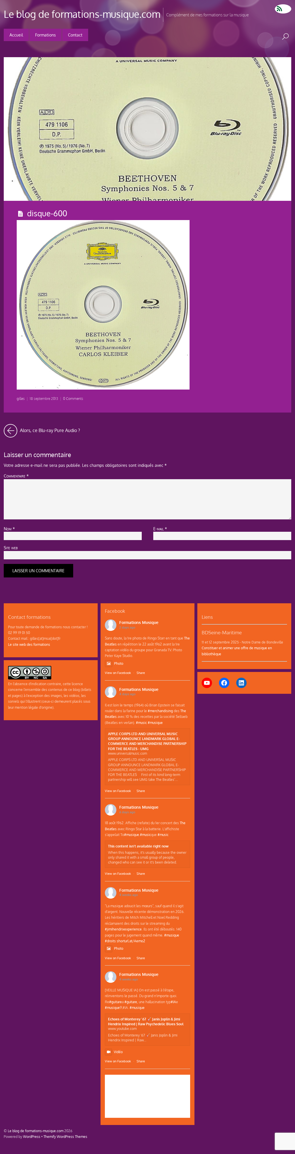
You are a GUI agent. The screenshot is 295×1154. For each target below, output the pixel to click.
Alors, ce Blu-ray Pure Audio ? (49, 428)
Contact (75, 34)
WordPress (31, 1136)
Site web (11, 547)
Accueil (16, 34)
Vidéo (118, 1051)
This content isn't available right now (138, 846)
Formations (45, 34)
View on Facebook (118, 673)
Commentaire (16, 475)
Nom (9, 528)
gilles (21, 398)
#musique (155, 722)
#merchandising (160, 710)
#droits (110, 941)
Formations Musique (138, 622)
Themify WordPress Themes (65, 1136)
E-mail (160, 528)
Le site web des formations (29, 644)
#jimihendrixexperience (123, 929)
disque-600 (47, 213)
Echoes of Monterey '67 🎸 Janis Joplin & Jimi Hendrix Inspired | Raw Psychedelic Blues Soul (146, 1021)
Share (141, 673)
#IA (173, 1001)
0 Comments (73, 398)
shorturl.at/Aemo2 (131, 941)
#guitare (115, 1001)
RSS (283, 9)
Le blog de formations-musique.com (35, 1130)
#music (141, 722)
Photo (118, 663)
